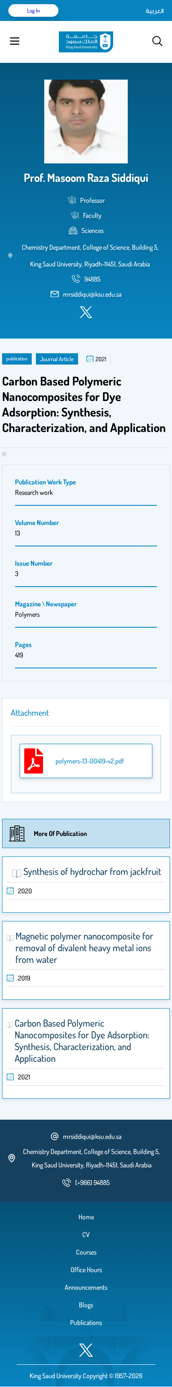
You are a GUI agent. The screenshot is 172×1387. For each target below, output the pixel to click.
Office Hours (86, 1269)
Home (86, 1217)
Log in (33, 10)
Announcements (86, 1287)
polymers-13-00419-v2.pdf (90, 761)
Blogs (86, 1305)
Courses (86, 1252)
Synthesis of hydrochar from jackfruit (92, 871)
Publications (86, 1322)
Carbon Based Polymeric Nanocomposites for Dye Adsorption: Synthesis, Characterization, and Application (82, 1040)
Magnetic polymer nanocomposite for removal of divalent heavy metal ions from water (84, 947)
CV (86, 1234)
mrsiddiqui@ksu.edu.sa (92, 294)
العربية (155, 10)
